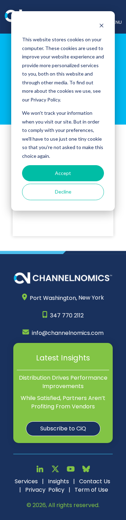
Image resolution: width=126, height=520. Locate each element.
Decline (63, 192)
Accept (63, 173)
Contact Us (94, 481)
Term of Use (91, 490)
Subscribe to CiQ (63, 428)
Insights (58, 481)
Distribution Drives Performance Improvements (63, 382)
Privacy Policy (44, 490)
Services (26, 481)
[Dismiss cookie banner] (101, 26)
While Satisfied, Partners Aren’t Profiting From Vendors (63, 402)
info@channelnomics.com (68, 333)
